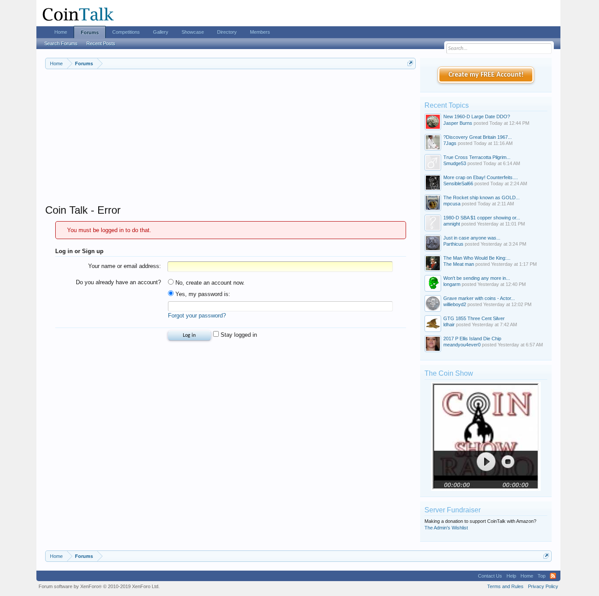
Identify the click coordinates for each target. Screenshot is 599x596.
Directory (227, 32)
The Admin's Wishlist (446, 527)
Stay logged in (238, 335)
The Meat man (458, 264)
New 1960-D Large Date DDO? (476, 116)
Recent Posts (100, 43)
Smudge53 (454, 163)
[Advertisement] (230, 142)
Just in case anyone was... (471, 237)
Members (260, 32)
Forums (90, 32)
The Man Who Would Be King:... (476, 258)
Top (542, 575)
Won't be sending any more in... (476, 278)
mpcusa (451, 203)
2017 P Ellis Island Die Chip (472, 338)
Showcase (193, 32)
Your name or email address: (124, 266)
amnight (451, 223)
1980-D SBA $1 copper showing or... (481, 217)
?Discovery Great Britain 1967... (477, 137)
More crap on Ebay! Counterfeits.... (480, 177)
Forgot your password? (197, 315)
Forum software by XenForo (99, 586)
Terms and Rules (505, 586)
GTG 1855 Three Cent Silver (474, 318)
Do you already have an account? (118, 282)
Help (511, 575)
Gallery (160, 32)
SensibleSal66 (458, 183)
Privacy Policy (543, 586)
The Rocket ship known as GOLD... (481, 197)
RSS (553, 576)
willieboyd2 (454, 304)
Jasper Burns (457, 123)
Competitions (126, 32)
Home (60, 32)
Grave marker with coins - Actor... (479, 298)
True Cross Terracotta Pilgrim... (476, 157)
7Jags (449, 143)
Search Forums (61, 43)
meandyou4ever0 (462, 344)
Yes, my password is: (202, 294)
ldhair (449, 324)
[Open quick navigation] (410, 63)
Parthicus (453, 244)
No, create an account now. (209, 282)
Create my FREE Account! (486, 74)
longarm (451, 284)
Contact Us (490, 575)
